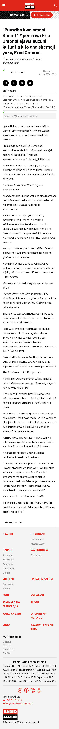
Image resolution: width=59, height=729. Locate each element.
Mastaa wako (38, 543)
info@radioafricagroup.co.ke (19, 703)
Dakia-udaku (37, 539)
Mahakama (8, 568)
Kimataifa (8, 555)
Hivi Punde (8, 559)
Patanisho (36, 555)
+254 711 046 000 (13, 699)
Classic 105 (8, 649)
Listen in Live (43, 15)
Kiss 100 (7, 645)
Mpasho (7, 641)
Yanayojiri (8, 563)
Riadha (6, 588)
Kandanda (8, 584)
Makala (6, 572)
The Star (7, 653)
